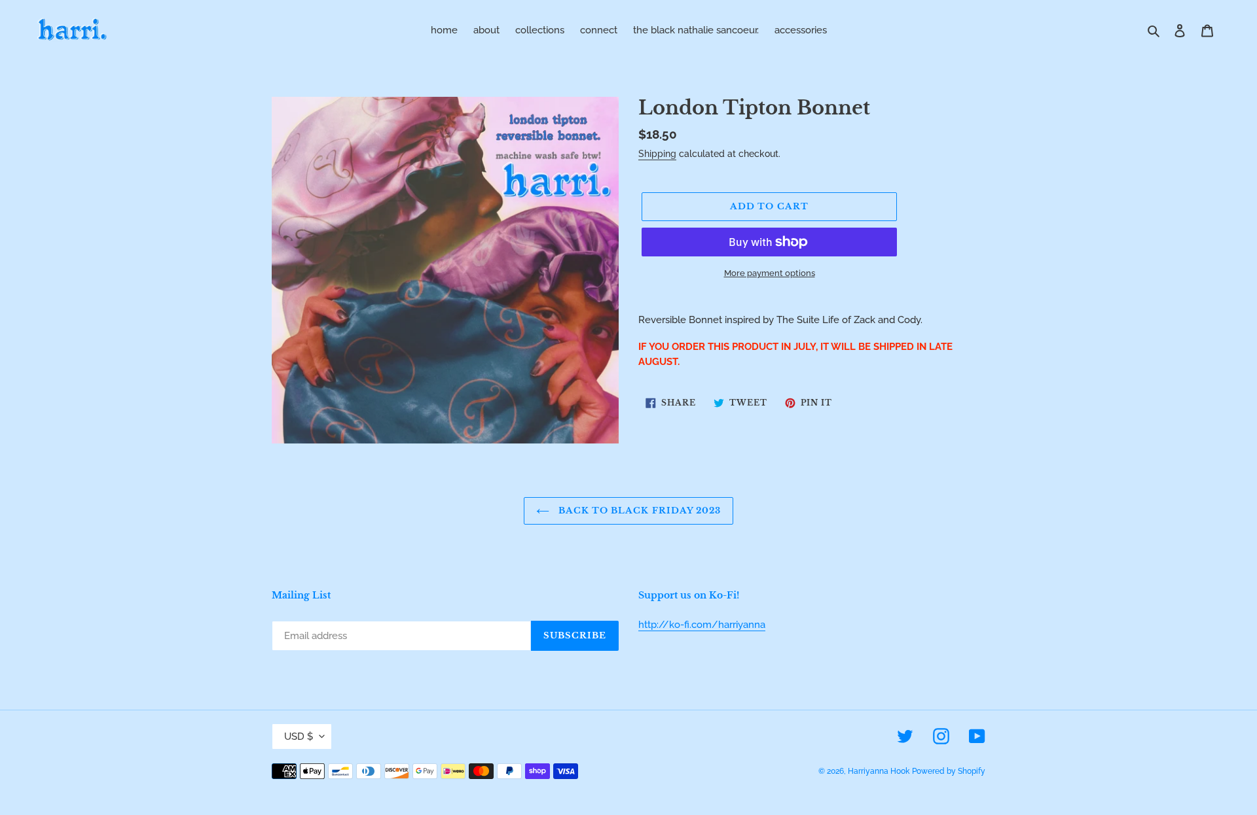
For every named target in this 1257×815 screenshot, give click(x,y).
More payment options (769, 273)
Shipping (657, 153)
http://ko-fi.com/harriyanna (701, 625)
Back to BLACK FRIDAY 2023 (638, 510)
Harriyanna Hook (878, 771)
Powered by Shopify (948, 771)
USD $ (298, 736)
